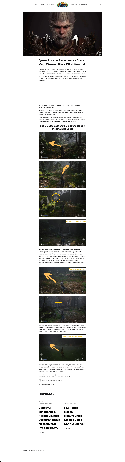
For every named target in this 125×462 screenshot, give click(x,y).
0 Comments (58, 380)
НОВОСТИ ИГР (83, 4)
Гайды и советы (49, 384)
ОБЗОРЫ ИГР (74, 4)
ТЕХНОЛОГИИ (50, 4)
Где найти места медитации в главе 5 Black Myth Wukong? (74, 415)
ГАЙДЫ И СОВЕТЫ (39, 4)
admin (45, 380)
